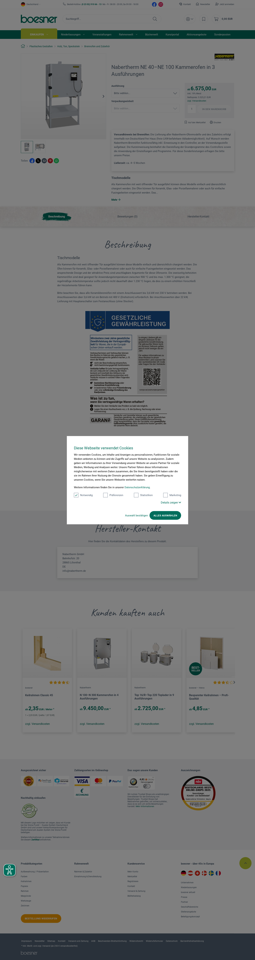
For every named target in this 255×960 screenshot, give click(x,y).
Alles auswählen (165, 515)
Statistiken (146, 495)
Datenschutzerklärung (137, 487)
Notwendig (86, 495)
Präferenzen (116, 495)
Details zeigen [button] (170, 502)
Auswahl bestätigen (136, 515)
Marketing (175, 495)
